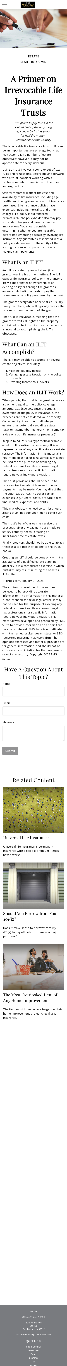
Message (8, 722)
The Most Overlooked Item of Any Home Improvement (30, 997)
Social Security (33, 1346)
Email (6, 703)
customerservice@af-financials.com (33, 1334)
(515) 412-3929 (37, 1317)
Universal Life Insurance (26, 837)
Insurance (33, 1357)
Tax (33, 1361)
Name (6, 684)
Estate (33, 1354)
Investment (33, 1350)
